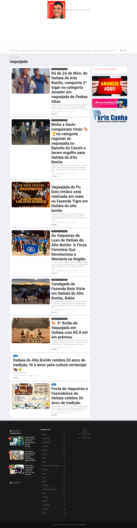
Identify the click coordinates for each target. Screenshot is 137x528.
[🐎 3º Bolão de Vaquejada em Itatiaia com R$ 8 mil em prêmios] (31, 330)
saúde (84, 439)
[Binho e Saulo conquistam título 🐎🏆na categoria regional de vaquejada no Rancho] (31, 132)
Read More (54, 113)
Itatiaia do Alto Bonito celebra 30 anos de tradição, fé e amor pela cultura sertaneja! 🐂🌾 (50, 365)
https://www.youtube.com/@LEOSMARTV (105, 69)
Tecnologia (84, 430)
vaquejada (71, 69)
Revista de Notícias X (80, 524)
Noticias (84, 432)
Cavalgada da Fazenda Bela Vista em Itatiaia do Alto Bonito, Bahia (68, 291)
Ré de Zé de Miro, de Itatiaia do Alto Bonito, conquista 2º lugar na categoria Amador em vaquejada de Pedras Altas (69, 87)
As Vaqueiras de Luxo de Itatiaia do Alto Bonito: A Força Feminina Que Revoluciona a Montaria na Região (69, 247)
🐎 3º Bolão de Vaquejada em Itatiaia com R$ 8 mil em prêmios (69, 330)
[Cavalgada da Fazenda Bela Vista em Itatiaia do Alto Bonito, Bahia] (31, 291)
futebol (84, 435)
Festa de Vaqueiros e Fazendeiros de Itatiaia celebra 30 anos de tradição (69, 395)
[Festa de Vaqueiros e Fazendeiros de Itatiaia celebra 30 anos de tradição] (31, 396)
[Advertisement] (68, 33)
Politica (84, 429)
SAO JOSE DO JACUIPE (84, 437)
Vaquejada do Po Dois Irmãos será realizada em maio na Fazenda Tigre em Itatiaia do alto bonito (69, 199)
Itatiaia (15, 356)
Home (11, 57)
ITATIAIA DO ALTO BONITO (59, 69)
